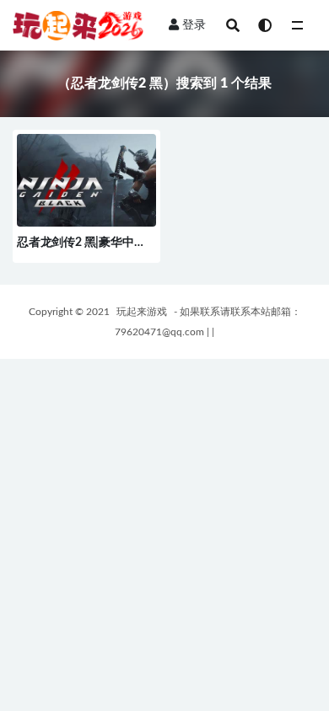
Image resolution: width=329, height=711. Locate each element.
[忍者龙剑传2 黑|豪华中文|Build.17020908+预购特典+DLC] (86, 187)
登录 (194, 25)
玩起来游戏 (141, 312)
